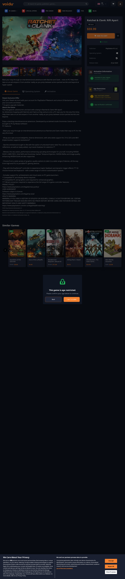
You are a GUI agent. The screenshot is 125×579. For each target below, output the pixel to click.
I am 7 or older (72, 299)
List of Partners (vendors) (64, 568)
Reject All (111, 566)
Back (53, 299)
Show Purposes (111, 572)
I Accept (111, 561)
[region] (62, 566)
